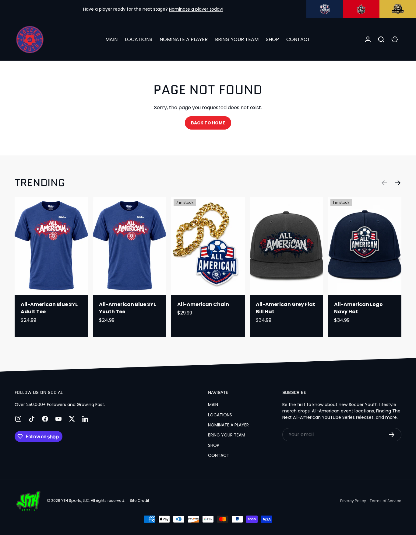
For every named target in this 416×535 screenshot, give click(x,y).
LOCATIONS (138, 39)
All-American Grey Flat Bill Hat (285, 308)
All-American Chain (203, 304)
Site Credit (139, 500)
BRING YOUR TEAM (237, 39)
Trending (40, 182)
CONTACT (298, 39)
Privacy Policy (353, 500)
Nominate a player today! (196, 9)
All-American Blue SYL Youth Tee (127, 308)
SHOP (272, 39)
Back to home (208, 123)
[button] (381, 39)
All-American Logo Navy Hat (358, 308)
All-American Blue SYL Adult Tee (49, 308)
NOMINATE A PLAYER (184, 39)
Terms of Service (385, 500)
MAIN (111, 39)
